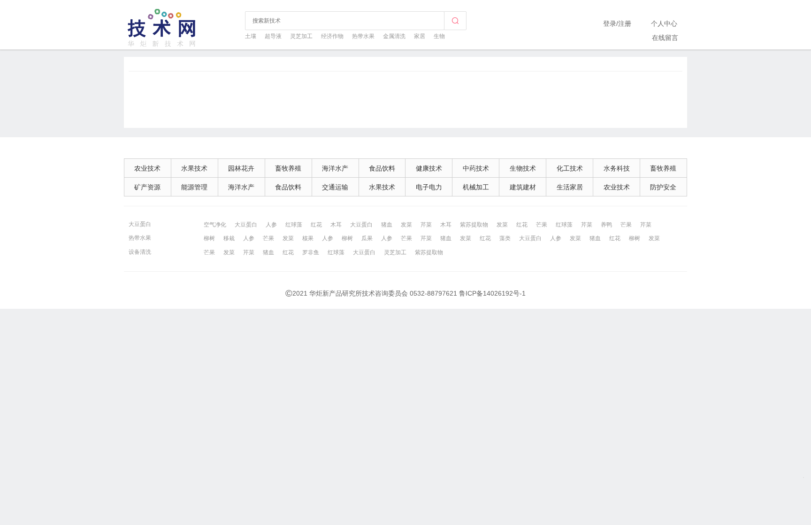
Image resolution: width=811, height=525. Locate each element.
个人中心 (664, 23)
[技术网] (162, 45)
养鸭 (606, 224)
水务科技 (617, 168)
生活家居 (570, 187)
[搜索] (455, 20)
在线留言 (665, 37)
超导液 (273, 36)
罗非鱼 (310, 252)
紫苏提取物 (474, 224)
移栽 (229, 238)
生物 (439, 36)
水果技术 (194, 168)
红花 (316, 224)
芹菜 (426, 224)
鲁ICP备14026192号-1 (492, 293)
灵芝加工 (301, 36)
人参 (271, 224)
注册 (624, 23)
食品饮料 (382, 168)
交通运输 (335, 187)
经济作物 (332, 36)
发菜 (406, 224)
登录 (609, 23)
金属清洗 (394, 36)
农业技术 (147, 168)
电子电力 (429, 187)
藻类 (505, 238)
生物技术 (523, 168)
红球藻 (293, 224)
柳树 (209, 238)
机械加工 (476, 187)
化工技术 (570, 168)
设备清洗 (140, 252)
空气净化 (215, 224)
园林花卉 (241, 168)
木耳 (336, 224)
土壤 (250, 36)
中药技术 (476, 168)
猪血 (386, 224)
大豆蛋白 (140, 224)
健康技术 (429, 168)
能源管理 (194, 187)
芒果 (541, 224)
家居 (419, 36)
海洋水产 (335, 168)
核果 (308, 238)
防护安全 (663, 187)
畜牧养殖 (288, 168)
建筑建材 (523, 187)
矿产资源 (147, 187)
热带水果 (363, 36)
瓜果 (367, 238)
